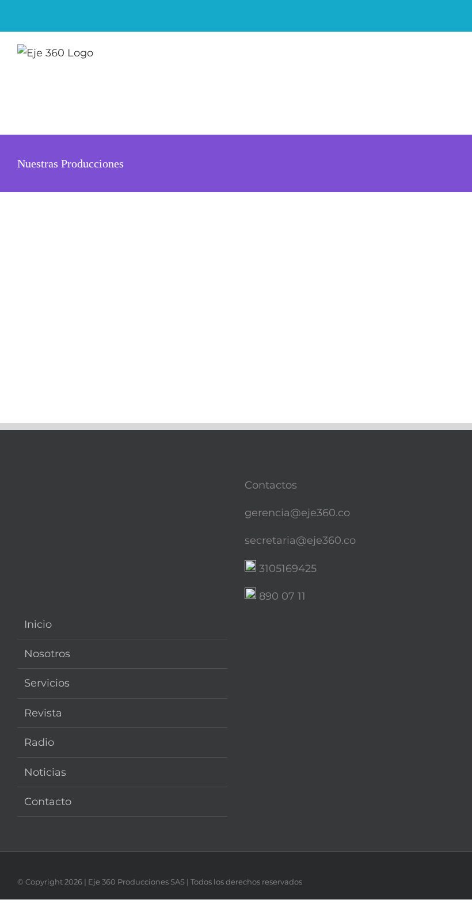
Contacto (47, 801)
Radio (39, 742)
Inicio (38, 624)
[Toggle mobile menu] (450, 55)
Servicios (47, 683)
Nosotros (47, 653)
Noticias (45, 772)
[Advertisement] (236, 278)
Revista (43, 713)
